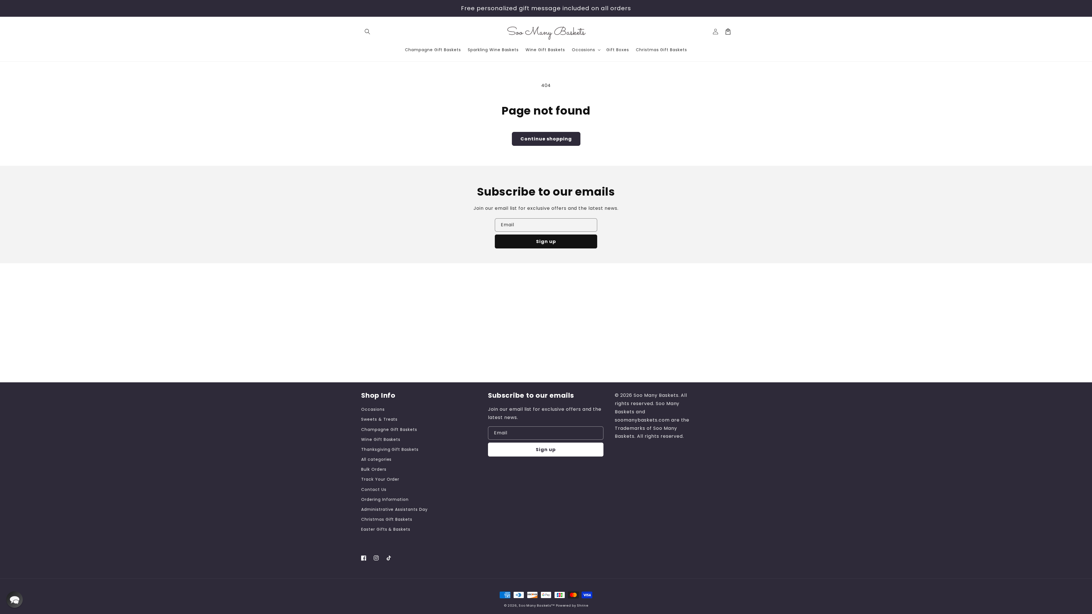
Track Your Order (380, 479)
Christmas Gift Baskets (386, 519)
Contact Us (373, 489)
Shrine (582, 605)
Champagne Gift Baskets (389, 429)
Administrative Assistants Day (394, 509)
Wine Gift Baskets (380, 439)
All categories (376, 459)
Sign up (546, 241)
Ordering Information (385, 499)
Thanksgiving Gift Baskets (390, 449)
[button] (367, 31)
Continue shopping (546, 139)
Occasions (373, 409)
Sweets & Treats (379, 419)
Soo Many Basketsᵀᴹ (537, 605)
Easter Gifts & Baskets (385, 529)
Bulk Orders (373, 469)
